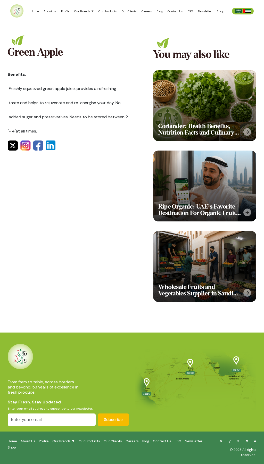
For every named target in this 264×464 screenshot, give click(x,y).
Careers (147, 11)
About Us (28, 441)
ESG (190, 11)
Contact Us (175, 11)
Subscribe (113, 419)
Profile (65, 11)
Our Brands (82, 11)
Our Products (107, 11)
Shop (220, 11)
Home (35, 11)
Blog (160, 11)
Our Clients (129, 11)
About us (50, 11)
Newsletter (205, 11)
